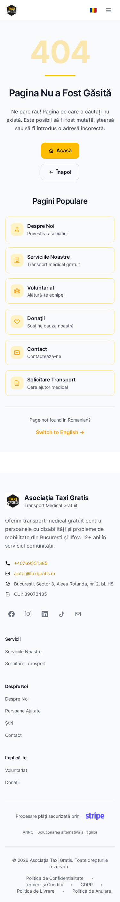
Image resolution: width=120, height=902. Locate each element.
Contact (13, 735)
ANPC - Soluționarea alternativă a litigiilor (60, 832)
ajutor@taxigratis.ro (34, 573)
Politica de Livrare (35, 891)
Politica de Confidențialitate (55, 878)
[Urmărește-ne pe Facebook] (11, 614)
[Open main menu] (108, 10)
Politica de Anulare (91, 891)
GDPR (87, 884)
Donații (12, 782)
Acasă (64, 150)
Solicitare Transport (25, 663)
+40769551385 (31, 563)
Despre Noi (16, 698)
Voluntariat (16, 770)
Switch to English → (60, 432)
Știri (9, 723)
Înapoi (63, 172)
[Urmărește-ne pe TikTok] (61, 614)
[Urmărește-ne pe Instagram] (28, 614)
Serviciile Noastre (23, 651)
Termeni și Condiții (44, 884)
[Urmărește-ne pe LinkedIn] (44, 614)
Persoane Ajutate (23, 710)
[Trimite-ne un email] (78, 614)
